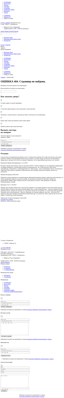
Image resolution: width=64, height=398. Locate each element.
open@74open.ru (5, 31)
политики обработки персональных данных (13, 150)
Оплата (6, 5)
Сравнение (7, 15)
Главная (3, 77)
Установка (7, 8)
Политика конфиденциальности (13, 291)
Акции (6, 12)
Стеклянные (7, 277)
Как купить (7, 3)
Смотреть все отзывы (7, 199)
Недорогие (7, 266)
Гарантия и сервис (9, 9)
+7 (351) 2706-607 (6, 247)
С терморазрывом (9, 269)
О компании (7, 2)
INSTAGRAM (14, 31)
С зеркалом (7, 268)
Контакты (7, 11)
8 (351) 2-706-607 (5, 22)
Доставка (6, 6)
